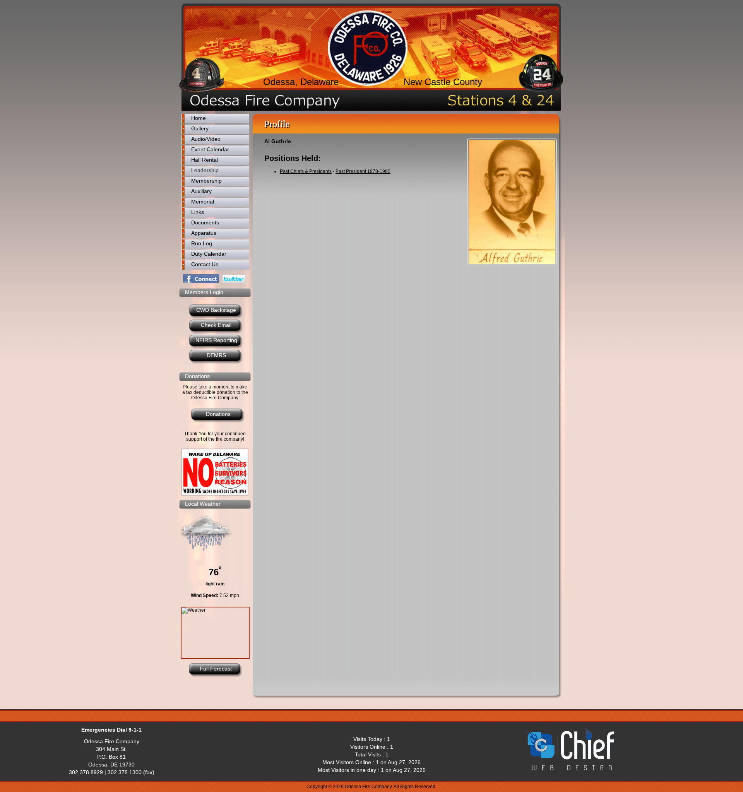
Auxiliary (201, 191)
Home (198, 118)
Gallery (200, 128)
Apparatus (203, 233)
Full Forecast (216, 668)
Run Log (201, 243)
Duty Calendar (208, 254)
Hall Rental (204, 160)
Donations (218, 414)
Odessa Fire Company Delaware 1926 (367, 48)
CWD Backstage (216, 310)
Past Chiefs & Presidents (306, 171)
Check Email (216, 325)
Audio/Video (206, 139)
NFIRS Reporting (216, 340)
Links (197, 212)
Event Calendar (210, 149)
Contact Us (204, 264)
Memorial (202, 201)
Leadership (205, 170)
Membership (206, 181)
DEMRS (216, 355)
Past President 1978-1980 (363, 171)
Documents (205, 222)
